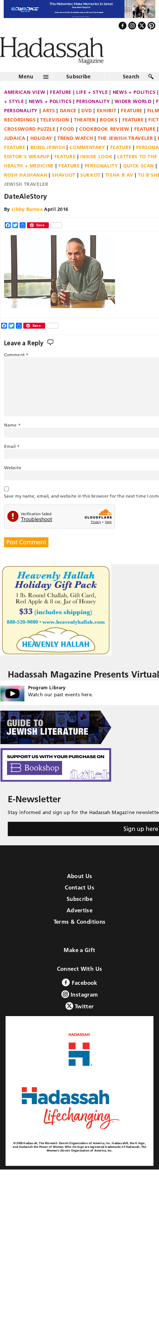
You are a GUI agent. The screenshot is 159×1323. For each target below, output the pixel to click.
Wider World (133, 117)
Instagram (83, 1010)
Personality (93, 117)
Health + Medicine (29, 181)
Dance (68, 126)
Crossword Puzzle (29, 145)
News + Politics (50, 117)
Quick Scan (138, 181)
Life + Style (92, 108)
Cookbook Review (104, 145)
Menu (25, 92)
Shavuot (63, 191)
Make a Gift (79, 965)
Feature (60, 108)
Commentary (87, 163)
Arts (49, 126)
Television (54, 135)
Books (108, 135)
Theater (84, 135)
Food (67, 145)
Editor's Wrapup (27, 172)
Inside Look (96, 172)
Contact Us (79, 902)
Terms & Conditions (80, 937)
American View (24, 108)
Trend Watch (75, 154)
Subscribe (78, 92)
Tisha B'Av (119, 191)
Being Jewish (47, 163)
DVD (86, 126)
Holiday (41, 154)
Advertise (79, 925)
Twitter (83, 1021)
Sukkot (90, 191)
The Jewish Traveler (125, 154)
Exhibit (106, 126)
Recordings (20, 135)
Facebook (83, 998)
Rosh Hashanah (25, 191)
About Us (79, 891)
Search (131, 92)
